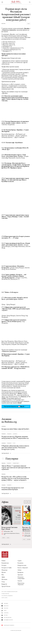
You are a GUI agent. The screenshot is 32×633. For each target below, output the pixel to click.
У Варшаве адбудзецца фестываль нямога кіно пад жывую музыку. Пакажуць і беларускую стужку (15, 447)
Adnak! (28, 23)
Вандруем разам (16, 463)
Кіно (3, 574)
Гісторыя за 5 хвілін (6, 567)
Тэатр (3, 582)
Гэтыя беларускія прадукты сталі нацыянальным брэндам (13, 488)
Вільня (3, 537)
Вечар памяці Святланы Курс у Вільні (9, 528)
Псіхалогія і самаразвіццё (21, 577)
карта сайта (4, 597)
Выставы (28, 539)
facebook (6, 603)
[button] (29, 502)
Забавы (19, 570)
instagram (6, 605)
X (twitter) (6, 612)
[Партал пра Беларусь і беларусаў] (15, 2)
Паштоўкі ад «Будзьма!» (21, 583)
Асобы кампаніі (5, 593)
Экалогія (20, 581)
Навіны (3, 560)
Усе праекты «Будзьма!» (7, 595)
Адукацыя (15, 433)
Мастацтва (4, 579)
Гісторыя (4, 565)
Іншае (8, 537)
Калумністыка (5, 563)
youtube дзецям (7, 617)
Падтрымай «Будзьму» (9, 625)
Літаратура (4, 570)
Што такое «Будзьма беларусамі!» (10, 591)
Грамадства (9, 433)
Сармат (20, 560)
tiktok (5, 610)
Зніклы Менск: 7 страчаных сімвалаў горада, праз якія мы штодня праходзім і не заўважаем (16, 467)
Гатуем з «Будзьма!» (23, 567)
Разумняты (20, 563)
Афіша (3, 577)
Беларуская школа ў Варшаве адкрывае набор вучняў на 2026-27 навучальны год (15, 437)
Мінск (24, 539)
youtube (6, 615)
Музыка (4, 572)
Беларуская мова (22, 565)
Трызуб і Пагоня (6, 586)
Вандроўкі (4, 584)
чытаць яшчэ (5, 453)
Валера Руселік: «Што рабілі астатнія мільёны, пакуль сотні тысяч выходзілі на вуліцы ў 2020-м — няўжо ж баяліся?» (15, 478)
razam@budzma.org (8, 619)
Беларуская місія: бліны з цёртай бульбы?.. (16, 429)
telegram (6, 608)
